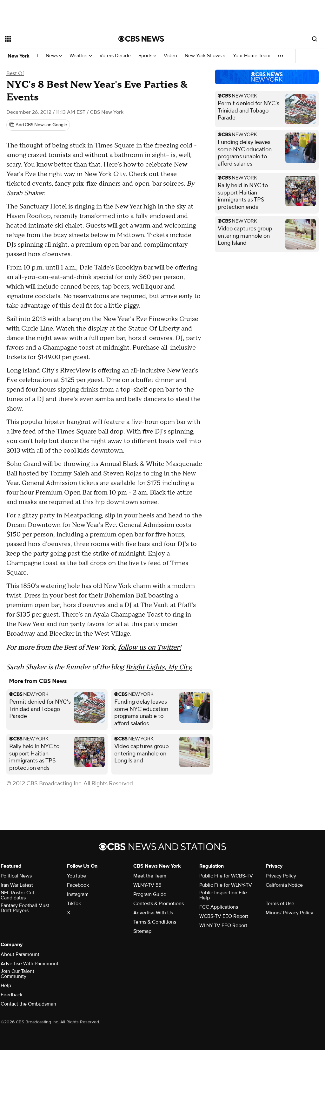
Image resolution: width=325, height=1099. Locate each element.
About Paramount (20, 954)
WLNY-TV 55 (147, 885)
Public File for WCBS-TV (226, 875)
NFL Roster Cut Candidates (17, 895)
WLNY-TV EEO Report (223, 925)
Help (6, 985)
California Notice (284, 885)
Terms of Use (280, 903)
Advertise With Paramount (29, 963)
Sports (146, 56)
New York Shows (204, 56)
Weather (79, 56)
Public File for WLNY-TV (225, 885)
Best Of (15, 73)
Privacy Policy (281, 875)
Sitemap (142, 931)
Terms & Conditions (154, 922)
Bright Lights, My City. (159, 667)
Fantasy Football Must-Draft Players (26, 908)
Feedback (12, 994)
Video (170, 56)
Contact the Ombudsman (28, 1004)
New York (19, 56)
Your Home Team (251, 56)
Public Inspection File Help (223, 895)
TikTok (74, 903)
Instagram (78, 894)
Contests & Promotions (158, 903)
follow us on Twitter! (149, 647)
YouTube (76, 875)
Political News (16, 875)
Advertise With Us (153, 912)
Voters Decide (115, 56)
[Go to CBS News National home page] (141, 39)
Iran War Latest (17, 885)
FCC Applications (218, 907)
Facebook (78, 885)
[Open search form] (314, 38)
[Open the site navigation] (50, 39)
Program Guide (149, 894)
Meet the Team (149, 875)
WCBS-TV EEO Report (223, 916)
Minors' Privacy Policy (289, 912)
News (52, 56)
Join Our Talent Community (17, 974)
